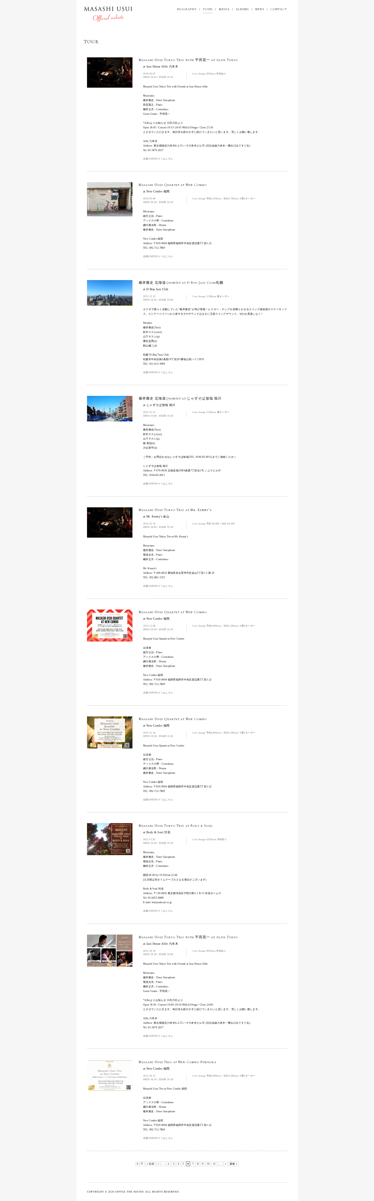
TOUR (208, 9)
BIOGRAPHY (187, 9)
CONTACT (278, 9)
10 (208, 1163)
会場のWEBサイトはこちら (158, 158)
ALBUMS (242, 9)
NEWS (259, 9)
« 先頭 (150, 1163)
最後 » (233, 1163)
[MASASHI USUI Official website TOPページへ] (108, 13)
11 (214, 1163)
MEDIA (224, 9)
